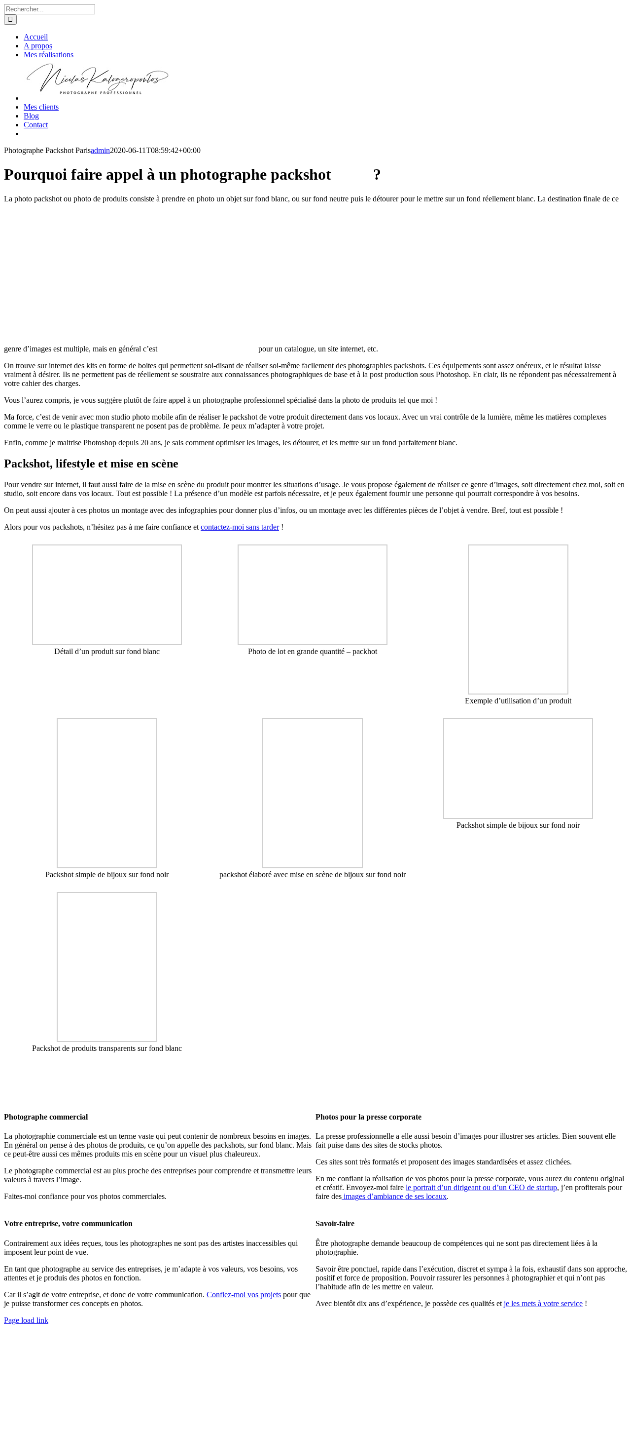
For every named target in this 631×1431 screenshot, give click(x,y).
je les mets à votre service (543, 1303)
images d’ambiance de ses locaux (394, 1196)
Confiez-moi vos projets (244, 1294)
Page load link (26, 1320)
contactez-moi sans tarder (240, 527)
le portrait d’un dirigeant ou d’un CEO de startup (481, 1187)
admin (100, 150)
